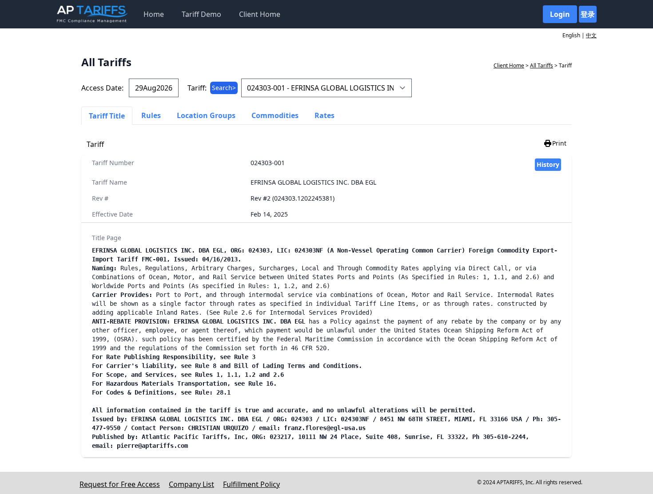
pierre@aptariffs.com (152, 445)
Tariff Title (107, 116)
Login (560, 14)
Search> (224, 87)
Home (153, 14)
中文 (591, 35)
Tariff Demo (201, 14)
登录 (588, 14)
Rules (151, 115)
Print (559, 143)
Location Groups (206, 115)
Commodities (275, 115)
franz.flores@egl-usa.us (325, 427)
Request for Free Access (120, 484)
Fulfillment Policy (251, 484)
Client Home (259, 14)
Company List (191, 484)
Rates (324, 115)
